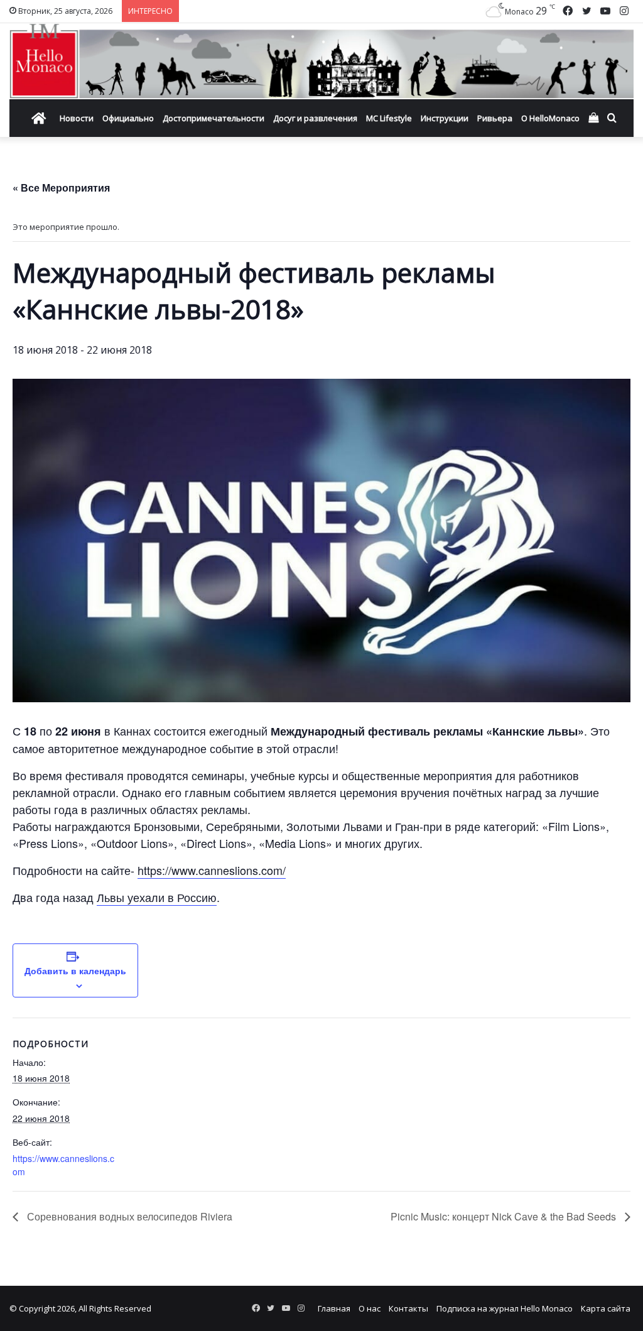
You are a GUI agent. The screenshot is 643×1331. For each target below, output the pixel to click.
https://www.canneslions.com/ (212, 870)
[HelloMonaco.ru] (321, 61)
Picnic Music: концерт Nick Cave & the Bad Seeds (505, 1216)
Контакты (408, 1308)
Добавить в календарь (75, 970)
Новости (77, 118)
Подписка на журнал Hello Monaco (504, 1308)
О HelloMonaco (550, 118)
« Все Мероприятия (61, 187)
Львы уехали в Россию (157, 897)
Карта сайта (605, 1308)
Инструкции (444, 118)
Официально (128, 118)
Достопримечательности (213, 118)
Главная (334, 1308)
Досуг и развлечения (315, 118)
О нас (370, 1308)
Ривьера (494, 118)
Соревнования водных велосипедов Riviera (128, 1216)
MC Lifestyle (389, 118)
